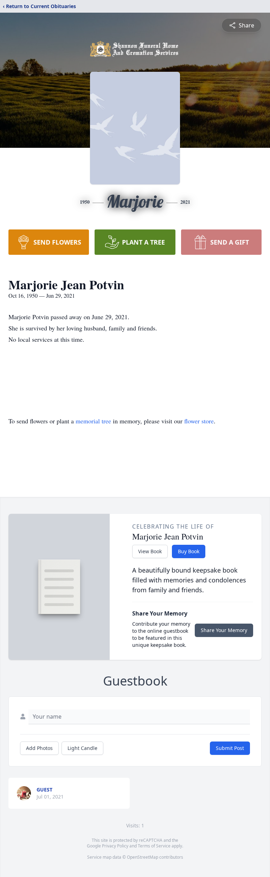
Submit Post (230, 748)
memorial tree (93, 421)
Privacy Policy (115, 846)
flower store (199, 421)
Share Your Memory (224, 630)
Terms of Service (154, 846)
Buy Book (188, 551)
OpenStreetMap (142, 857)
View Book (150, 551)
